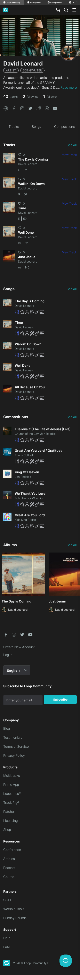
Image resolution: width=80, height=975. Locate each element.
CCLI (7, 900)
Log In (7, 655)
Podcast (9, 868)
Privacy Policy (14, 755)
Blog (6, 728)
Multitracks (11, 775)
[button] (5, 108)
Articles (9, 859)
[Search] (66, 9)
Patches (9, 812)
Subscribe (60, 699)
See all (72, 145)
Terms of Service (16, 746)
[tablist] (40, 126)
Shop (7, 830)
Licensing (10, 821)
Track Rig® (11, 803)
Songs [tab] (36, 127)
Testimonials (12, 737)
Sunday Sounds (14, 918)
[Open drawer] (74, 9)
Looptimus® (12, 794)
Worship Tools (13, 909)
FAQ (6, 947)
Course (8, 877)
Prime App (11, 784)
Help (6, 938)
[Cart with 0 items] (57, 9)
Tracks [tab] (14, 127)
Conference (12, 850)
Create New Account (19, 647)
